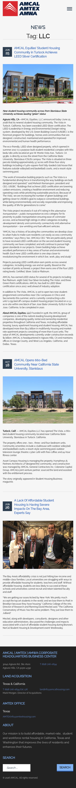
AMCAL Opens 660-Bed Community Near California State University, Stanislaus (36, 364)
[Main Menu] (69, 8)
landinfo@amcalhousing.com (55, 689)
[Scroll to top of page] (68, 779)
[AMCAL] (21, 8)
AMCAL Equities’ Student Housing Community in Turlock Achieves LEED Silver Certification (37, 52)
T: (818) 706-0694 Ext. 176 (15, 689)
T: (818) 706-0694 (48, 664)
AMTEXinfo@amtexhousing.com (19, 716)
